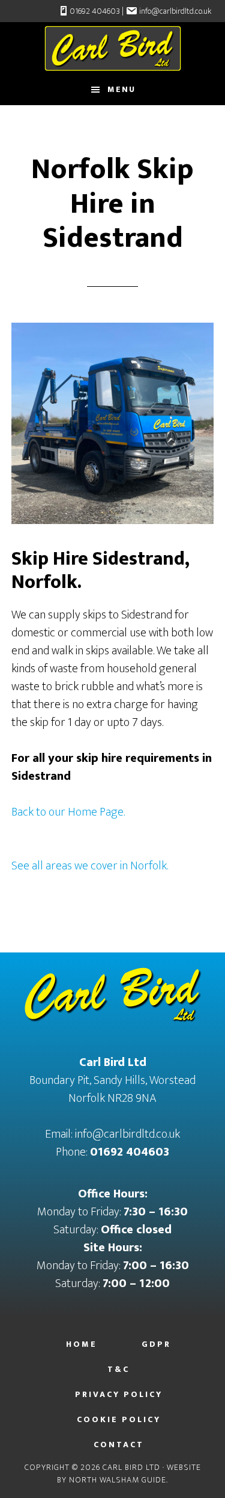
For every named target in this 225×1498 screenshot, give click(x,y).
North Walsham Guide (117, 1480)
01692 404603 (95, 11)
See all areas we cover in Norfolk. (89, 866)
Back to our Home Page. (68, 812)
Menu (121, 89)
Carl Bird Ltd (112, 48)
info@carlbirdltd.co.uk (175, 11)
